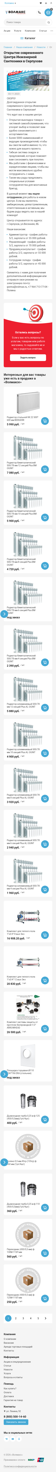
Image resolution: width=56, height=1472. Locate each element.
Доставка (9, 1396)
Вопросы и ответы (13, 1377)
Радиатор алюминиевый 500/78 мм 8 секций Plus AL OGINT (23, 796)
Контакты (9, 1350)
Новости (41, 47)
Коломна (9, 3)
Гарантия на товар (13, 1400)
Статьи (43, 31)
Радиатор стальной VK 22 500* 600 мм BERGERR (22, 418)
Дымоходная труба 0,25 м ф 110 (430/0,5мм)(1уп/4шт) (23, 1205)
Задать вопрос (28, 357)
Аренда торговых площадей (18, 1347)
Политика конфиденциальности (20, 1466)
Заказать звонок (16, 1422)
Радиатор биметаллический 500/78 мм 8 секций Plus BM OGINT (21, 562)
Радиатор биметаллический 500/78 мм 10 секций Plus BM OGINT (22, 514)
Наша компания (24, 47)
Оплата (7, 1392)
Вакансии (9, 1343)
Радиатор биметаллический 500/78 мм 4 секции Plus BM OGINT (21, 658)
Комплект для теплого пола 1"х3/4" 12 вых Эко (21, 978)
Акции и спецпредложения (17, 1362)
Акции (7, 31)
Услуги (17, 31)
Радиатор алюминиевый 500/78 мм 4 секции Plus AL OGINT (23, 887)
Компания (30, 31)
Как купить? (10, 1388)
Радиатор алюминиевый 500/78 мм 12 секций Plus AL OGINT (23, 705)
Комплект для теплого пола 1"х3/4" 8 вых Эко (21, 932)
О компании (10, 1339)
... (51, 30)
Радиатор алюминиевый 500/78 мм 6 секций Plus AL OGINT (23, 841)
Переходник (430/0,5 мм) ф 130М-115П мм (20, 1250)
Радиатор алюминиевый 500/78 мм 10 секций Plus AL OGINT (23, 750)
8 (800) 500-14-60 (39, 12)
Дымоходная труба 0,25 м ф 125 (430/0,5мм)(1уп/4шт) (23, 1117)
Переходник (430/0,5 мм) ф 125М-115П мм (20, 1296)
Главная (8, 47)
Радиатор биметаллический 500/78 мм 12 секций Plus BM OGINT (22, 465)
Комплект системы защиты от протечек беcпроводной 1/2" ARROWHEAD (22, 1025)
